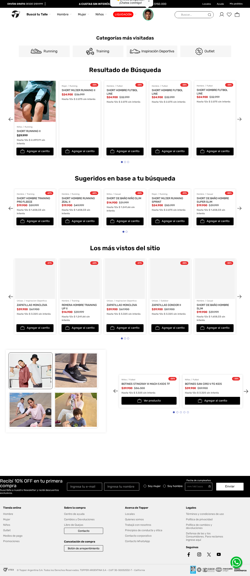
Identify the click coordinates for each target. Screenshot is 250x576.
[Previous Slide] (14, 226)
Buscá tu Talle (37, 14)
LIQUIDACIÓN (123, 14)
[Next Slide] (235, 226)
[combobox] (194, 14)
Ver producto (152, 400)
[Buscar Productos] (210, 14)
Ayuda (220, 4)
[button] (122, 162)
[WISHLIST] (229, 14)
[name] (122, 486)
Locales (206, 4)
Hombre (63, 14)
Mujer (82, 14)
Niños (100, 14)
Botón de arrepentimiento (83, 548)
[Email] (85, 486)
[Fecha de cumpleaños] (199, 487)
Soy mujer (154, 486)
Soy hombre (175, 486)
